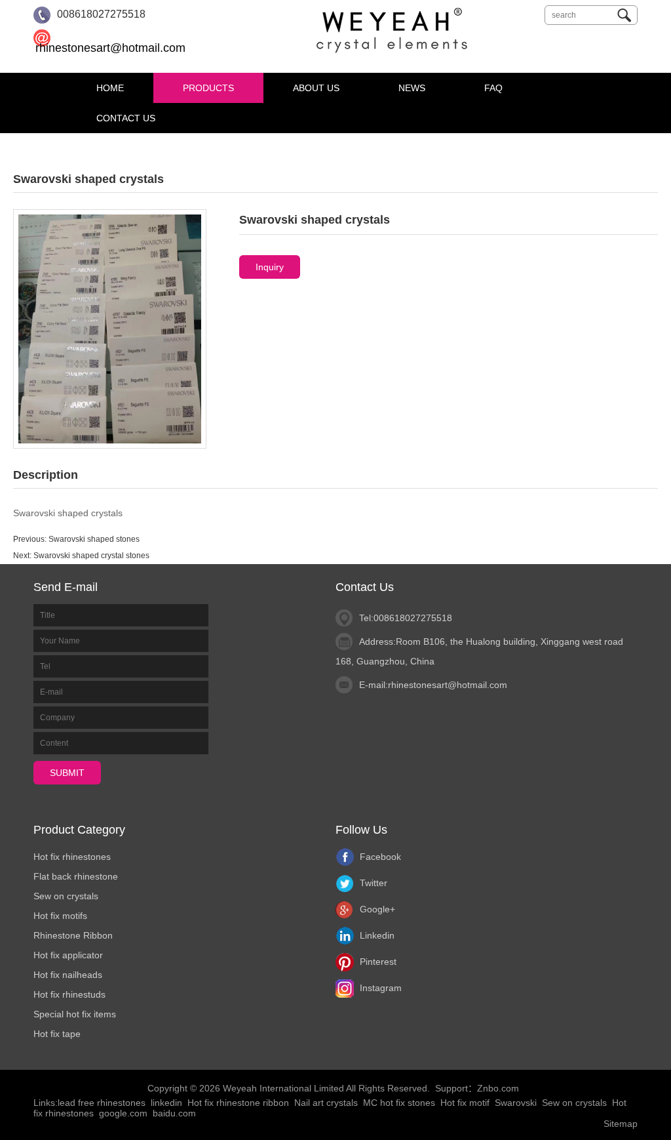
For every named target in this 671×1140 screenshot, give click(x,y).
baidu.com (174, 1113)
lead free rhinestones (101, 1102)
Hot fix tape (57, 1033)
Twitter (372, 883)
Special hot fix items (74, 1014)
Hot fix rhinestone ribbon (238, 1102)
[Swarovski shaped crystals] (109, 328)
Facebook (379, 856)
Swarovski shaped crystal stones (91, 555)
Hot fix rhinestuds (69, 994)
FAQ (493, 88)
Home (110, 88)
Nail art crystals (326, 1102)
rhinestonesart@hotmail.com (110, 47)
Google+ (376, 909)
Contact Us (125, 118)
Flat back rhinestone (75, 876)
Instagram (379, 988)
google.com (123, 1113)
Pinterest (376, 961)
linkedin (166, 1102)
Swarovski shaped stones (94, 539)
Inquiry (270, 267)
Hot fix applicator (68, 955)
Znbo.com (498, 1088)
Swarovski (516, 1102)
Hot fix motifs (60, 915)
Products (208, 88)
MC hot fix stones (399, 1102)
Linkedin (375, 935)
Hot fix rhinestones (72, 856)
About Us (316, 88)
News (411, 88)
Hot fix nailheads (67, 974)
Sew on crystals (65, 896)
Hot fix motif (464, 1102)
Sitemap (621, 1123)
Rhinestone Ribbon (73, 935)
